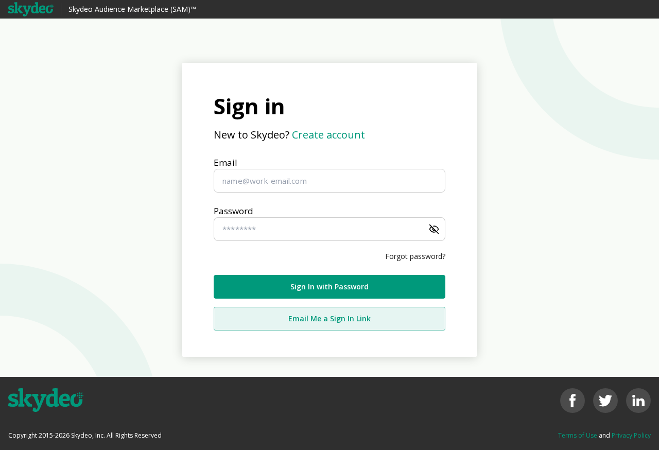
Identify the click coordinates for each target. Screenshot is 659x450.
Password (233, 211)
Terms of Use (577, 435)
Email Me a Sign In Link (329, 318)
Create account (328, 135)
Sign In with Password (329, 286)
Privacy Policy (631, 435)
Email (225, 162)
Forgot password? (415, 256)
